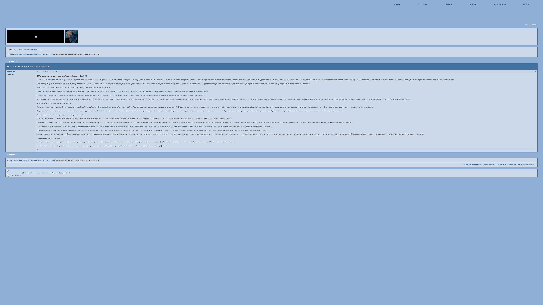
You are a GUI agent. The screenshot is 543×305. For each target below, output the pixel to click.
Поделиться (41, 72)
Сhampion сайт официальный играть (111, 107)
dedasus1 (11, 72)
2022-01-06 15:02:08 (52, 72)
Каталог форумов (489, 164)
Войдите (22, 49)
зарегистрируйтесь (35, 49)
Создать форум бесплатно (506, 164)
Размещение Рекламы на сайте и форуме (37, 54)
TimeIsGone (13, 54)
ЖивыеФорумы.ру (524, 164)
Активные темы (531, 24)
